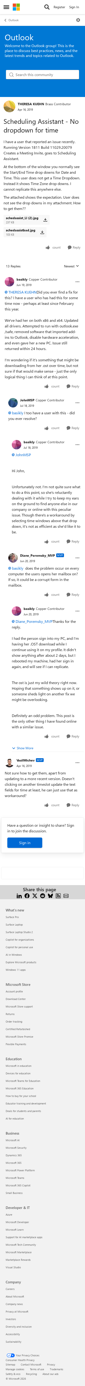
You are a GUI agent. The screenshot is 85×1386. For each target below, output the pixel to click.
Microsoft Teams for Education (23, 1081)
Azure (9, 1214)
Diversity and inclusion (19, 1326)
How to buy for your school (21, 1096)
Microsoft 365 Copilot (18, 1185)
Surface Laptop (14, 924)
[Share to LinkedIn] (19, 895)
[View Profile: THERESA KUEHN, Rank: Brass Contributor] (9, 106)
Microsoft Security (16, 1147)
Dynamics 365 (14, 1155)
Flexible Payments (16, 1044)
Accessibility (13, 1334)
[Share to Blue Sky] (50, 895)
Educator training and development (26, 1103)
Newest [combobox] (71, 266)
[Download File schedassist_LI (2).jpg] (45, 220)
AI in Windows (14, 954)
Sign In (74, 7)
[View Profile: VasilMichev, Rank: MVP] (9, 762)
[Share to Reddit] (42, 895)
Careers (10, 1289)
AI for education (15, 1118)
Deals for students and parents (23, 1111)
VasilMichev (26, 760)
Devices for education (18, 1073)
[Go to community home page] (16, 7)
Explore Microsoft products (21, 962)
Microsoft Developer (17, 1222)
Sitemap (10, 1364)
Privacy (51, 1364)
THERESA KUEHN (31, 104)
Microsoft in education (18, 1066)
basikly (22, 279)
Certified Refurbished (18, 1029)
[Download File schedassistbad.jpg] (42, 232)
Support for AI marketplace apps (24, 1237)
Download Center (16, 999)
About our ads (50, 1374)
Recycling (31, 1374)
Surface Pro (12, 917)
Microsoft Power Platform (20, 1170)
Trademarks (56, 1369)
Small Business (14, 1193)
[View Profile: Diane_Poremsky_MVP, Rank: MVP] (13, 558)
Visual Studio (13, 1267)
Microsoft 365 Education (20, 1088)
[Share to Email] (66, 895)
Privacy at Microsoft (17, 1311)
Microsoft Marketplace (19, 1252)
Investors (11, 1319)
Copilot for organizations (20, 939)
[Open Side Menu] (6, 7)
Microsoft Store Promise (19, 1036)
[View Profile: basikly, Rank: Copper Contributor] (9, 281)
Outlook (13, 20)
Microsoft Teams (15, 1178)
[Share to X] (34, 895)
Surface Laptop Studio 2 (19, 932)
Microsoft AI (13, 1140)
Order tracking (14, 1021)
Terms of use (37, 1369)
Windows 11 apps (16, 969)
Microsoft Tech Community (21, 1244)
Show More (25, 748)
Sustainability (13, 1341)
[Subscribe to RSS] (58, 895)
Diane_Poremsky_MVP (37, 555)
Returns (10, 1014)
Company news (14, 1304)
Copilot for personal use (19, 947)
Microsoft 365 (13, 1162)
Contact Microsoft (31, 1364)
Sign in (24, 842)
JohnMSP (27, 400)
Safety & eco (13, 1374)
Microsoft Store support (19, 1006)
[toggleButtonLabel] (78, 20)
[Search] (47, 7)
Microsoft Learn (15, 1229)
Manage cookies (15, 1369)
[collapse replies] (42, 275)
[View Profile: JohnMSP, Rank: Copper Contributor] (13, 402)
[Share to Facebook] (27, 895)
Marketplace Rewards (18, 1259)
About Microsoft (15, 1296)
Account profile (14, 991)
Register (59, 7)
